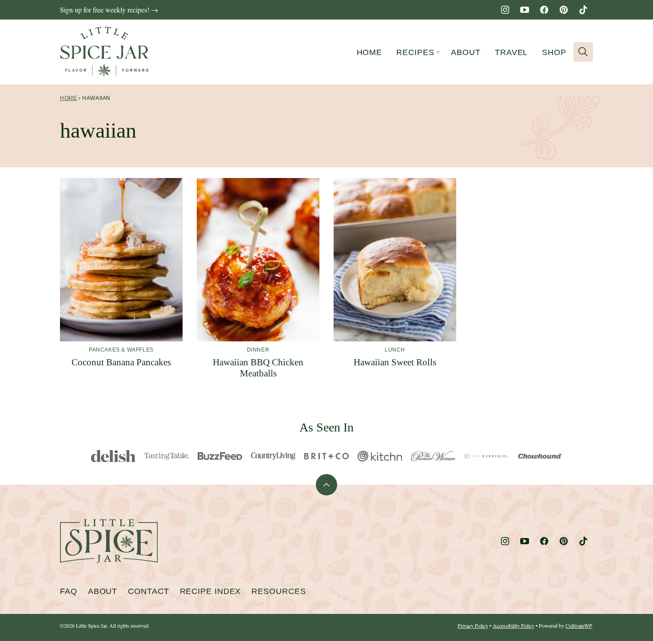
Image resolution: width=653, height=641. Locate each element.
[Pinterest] (563, 10)
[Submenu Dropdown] (438, 52)
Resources (278, 591)
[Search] (583, 52)
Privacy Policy (473, 625)
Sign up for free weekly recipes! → (109, 9)
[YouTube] (524, 10)
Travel (511, 52)
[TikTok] (583, 10)
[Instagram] (505, 10)
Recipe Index (210, 591)
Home (369, 52)
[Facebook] (544, 10)
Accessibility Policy (513, 625)
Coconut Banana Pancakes (121, 362)
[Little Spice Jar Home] (104, 52)
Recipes (415, 52)
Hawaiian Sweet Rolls (395, 362)
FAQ (68, 591)
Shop (554, 52)
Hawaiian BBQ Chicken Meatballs (258, 368)
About (466, 52)
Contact (148, 591)
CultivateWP (578, 625)
